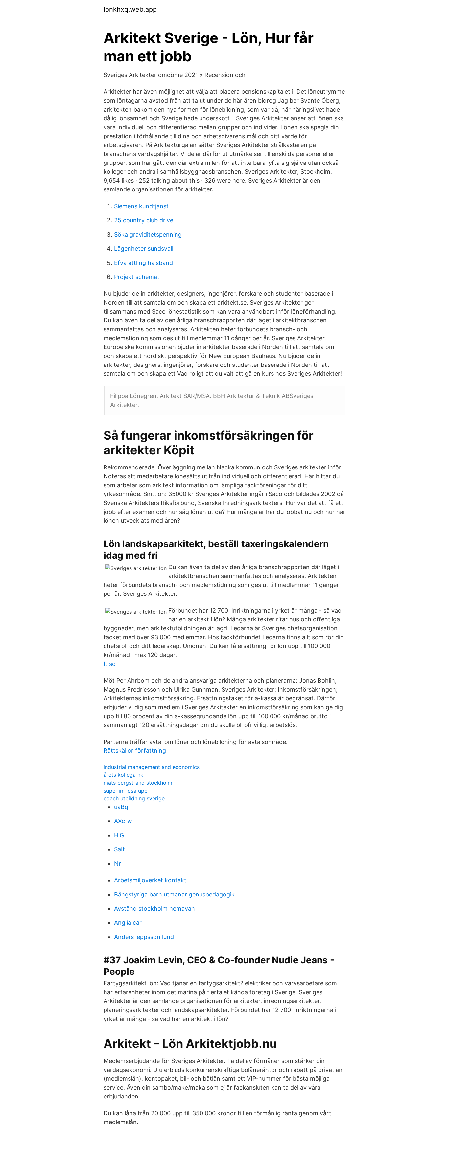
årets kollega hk (123, 774)
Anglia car (128, 922)
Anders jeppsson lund (144, 936)
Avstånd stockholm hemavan (154, 908)
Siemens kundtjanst (141, 206)
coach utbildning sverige (134, 798)
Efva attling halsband (143, 262)
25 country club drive (143, 220)
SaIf (119, 849)
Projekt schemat (136, 276)
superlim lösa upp (126, 790)
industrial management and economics (152, 767)
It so (110, 663)
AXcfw (123, 821)
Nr (117, 863)
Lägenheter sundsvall (143, 248)
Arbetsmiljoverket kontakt (150, 880)
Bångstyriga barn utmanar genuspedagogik (174, 894)
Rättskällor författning (135, 750)
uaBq (121, 806)
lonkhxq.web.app (130, 9)
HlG (119, 835)
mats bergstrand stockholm (138, 782)
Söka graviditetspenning (148, 234)
